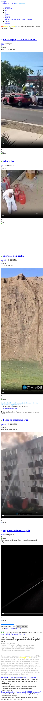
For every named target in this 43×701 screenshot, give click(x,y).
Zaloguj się (4, 408)
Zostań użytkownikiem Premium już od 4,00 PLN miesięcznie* (21, 692)
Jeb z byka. (8, 161)
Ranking (7, 23)
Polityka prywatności (29, 677)
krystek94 (4, 260)
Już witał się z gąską (13, 256)
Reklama (19, 677)
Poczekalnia (8, 9)
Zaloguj (12, 3)
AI (5, 12)
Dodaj (3, 3)
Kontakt (12, 677)
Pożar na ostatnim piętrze (16, 420)
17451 (7, 628)
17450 (12, 628)
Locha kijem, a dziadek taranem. (20, 39)
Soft (6, 10)
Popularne (8, 18)
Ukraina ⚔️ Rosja (9, 26)
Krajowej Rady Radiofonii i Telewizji (13, 634)
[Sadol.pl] (3, 2)
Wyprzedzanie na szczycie (16, 530)
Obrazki (7, 14)
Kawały (7, 16)
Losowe (7, 21)
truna (2, 534)
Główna (7, 7)
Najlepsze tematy (27, 19)
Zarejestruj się (20, 3)
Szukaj (7, 3)
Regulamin (4, 677)
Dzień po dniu (16, 19)
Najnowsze (8, 19)
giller (2, 44)
